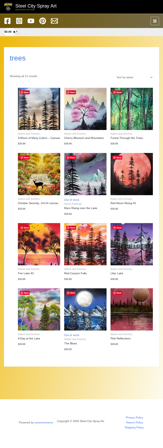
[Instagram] (19, 20)
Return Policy (134, 422)
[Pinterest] (42, 20)
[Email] (54, 20)
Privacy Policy (134, 417)
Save (26, 92)
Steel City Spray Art (36, 6)
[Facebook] (7, 20)
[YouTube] (30, 20)
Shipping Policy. (134, 427)
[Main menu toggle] (155, 21)
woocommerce (44, 422)
